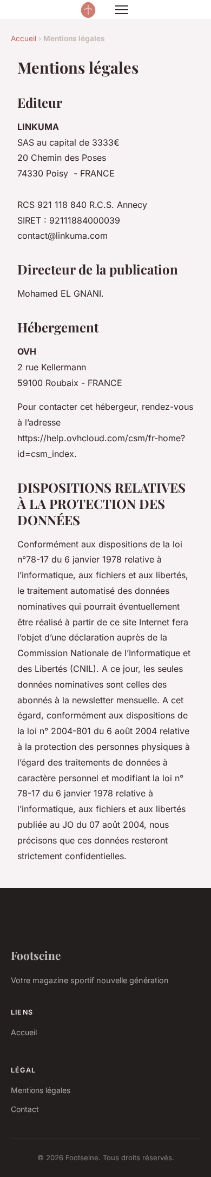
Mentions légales (40, 1090)
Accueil (23, 38)
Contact (25, 1109)
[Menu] (122, 9)
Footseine (36, 955)
